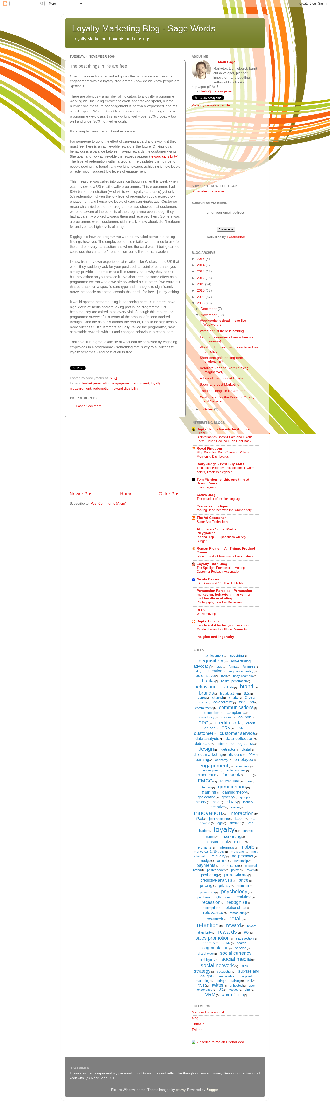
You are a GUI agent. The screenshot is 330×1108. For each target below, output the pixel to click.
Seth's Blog (206, 495)
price (243, 880)
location (235, 823)
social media (236, 959)
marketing (231, 836)
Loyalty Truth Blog (212, 564)
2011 (201, 284)
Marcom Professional (208, 1012)
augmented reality (241, 671)
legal (220, 823)
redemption (101, 388)
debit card (202, 743)
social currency (235, 952)
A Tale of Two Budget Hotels (221, 378)
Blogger (212, 1090)
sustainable (226, 976)
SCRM (226, 943)
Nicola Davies (208, 579)
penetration (230, 866)
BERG (201, 610)
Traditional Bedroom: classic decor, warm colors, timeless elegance (225, 470)
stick (244, 966)
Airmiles (249, 666)
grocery (228, 797)
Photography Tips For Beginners (219, 602)
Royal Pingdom (209, 448)
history (201, 802)
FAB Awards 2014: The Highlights (220, 583)
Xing (195, 1018)
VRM (210, 994)
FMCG (205, 780)
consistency (206, 717)
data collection (239, 738)
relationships (235, 908)
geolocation (206, 797)
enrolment (141, 383)
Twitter (197, 1029)
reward (233, 925)
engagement (122, 383)
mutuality (218, 856)
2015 (201, 259)
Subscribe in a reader (208, 191)
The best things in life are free (222, 391)
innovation (208, 812)
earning (202, 759)
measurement (80, 388)
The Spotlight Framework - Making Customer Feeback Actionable (221, 570)
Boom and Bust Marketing (219, 384)
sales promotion (212, 938)
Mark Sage (226, 62)
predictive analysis (216, 880)
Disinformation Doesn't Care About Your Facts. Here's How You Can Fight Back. (224, 439)
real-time (244, 897)
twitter (217, 985)
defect (221, 744)
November (209, 315)
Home (126, 493)
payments (205, 865)
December (209, 309)
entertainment (236, 770)
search (241, 943)
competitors (212, 713)
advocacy (202, 666)
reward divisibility (163, 156)
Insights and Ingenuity (215, 637)
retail (236, 918)
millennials (226, 847)
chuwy (180, 1090)
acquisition (211, 660)
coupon (244, 717)
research (214, 919)
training (235, 981)
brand (246, 686)
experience (206, 775)
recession (211, 902)
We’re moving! (207, 614)
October (207, 409)
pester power (216, 870)
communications (236, 707)
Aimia (233, 666)
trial (249, 981)
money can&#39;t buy (209, 851)
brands (206, 693)
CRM (226, 728)
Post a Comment (88, 406)
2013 (201, 271)
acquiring (237, 655)
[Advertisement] (125, 454)
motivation (238, 851)
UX (221, 989)
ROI (247, 932)
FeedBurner (236, 237)
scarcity (209, 943)
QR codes (223, 897)
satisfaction (245, 938)
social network (217, 965)
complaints (236, 713)
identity (248, 802)
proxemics (207, 892)
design (206, 749)
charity (233, 697)
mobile (247, 847)
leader (239, 818)
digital (246, 749)
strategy (202, 971)
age (219, 666)
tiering (220, 981)
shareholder (206, 953)
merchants (202, 847)
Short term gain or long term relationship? (221, 359)
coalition (246, 702)
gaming (209, 792)
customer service (237, 733)
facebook (231, 774)
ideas (231, 801)
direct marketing (208, 754)
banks (208, 680)
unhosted (236, 985)
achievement (214, 655)
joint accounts (219, 819)
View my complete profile (211, 105)
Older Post (170, 493)
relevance (213, 912)
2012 (201, 278)
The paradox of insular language (219, 499)
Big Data (228, 687)
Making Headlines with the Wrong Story (224, 510)
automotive (205, 676)
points (235, 870)
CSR (240, 728)
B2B (224, 676)
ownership (241, 861)
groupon (245, 797)
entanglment (211, 770)
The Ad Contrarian (212, 518)
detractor (228, 749)
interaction (242, 813)
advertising (241, 661)
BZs (247, 693)
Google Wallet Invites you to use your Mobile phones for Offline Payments (223, 627)
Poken (250, 870)
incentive (217, 807)
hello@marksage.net (217, 91)
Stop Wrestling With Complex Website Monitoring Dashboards (223, 454)
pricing (206, 885)
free (248, 781)
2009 (201, 297)
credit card (227, 722)
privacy (224, 886)
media (239, 842)
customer (203, 733)
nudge (206, 860)
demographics (242, 743)
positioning (209, 875)
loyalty (155, 383)
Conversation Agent (213, 506)
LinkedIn (198, 1024)
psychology (234, 891)
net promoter (242, 856)
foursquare (229, 781)
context (226, 717)
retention (208, 925)
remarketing (238, 913)
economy (221, 760)
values (233, 989)
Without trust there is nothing (222, 331)
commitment (204, 708)
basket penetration (96, 383)
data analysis (207, 738)
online (222, 860)
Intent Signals (206, 487)
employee (243, 759)
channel (217, 697)
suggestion (224, 971)
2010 (201, 290)
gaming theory (234, 792)
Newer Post (82, 493)
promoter (243, 886)
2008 (201, 303)
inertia (235, 807)
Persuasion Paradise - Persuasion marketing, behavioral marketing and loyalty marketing (224, 594)
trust (202, 985)
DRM (251, 755)
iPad (199, 818)
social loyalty (206, 960)
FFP (249, 775)
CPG (203, 722)
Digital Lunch (208, 621)
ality (198, 671)
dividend (235, 755)
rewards (227, 932)
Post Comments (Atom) (108, 503)
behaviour (204, 686)
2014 (201, 265)
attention (215, 671)
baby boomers (243, 676)
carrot (202, 697)
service (240, 948)
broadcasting (229, 693)
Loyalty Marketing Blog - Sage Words (143, 28)
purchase (203, 897)
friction (207, 787)
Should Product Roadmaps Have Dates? (225, 556)
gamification (232, 786)
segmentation (215, 947)
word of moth (233, 995)
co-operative (223, 702)
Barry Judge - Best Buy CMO (220, 464)
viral (248, 989)
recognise (237, 902)
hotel (216, 802)
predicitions (236, 874)
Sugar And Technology (212, 521)
